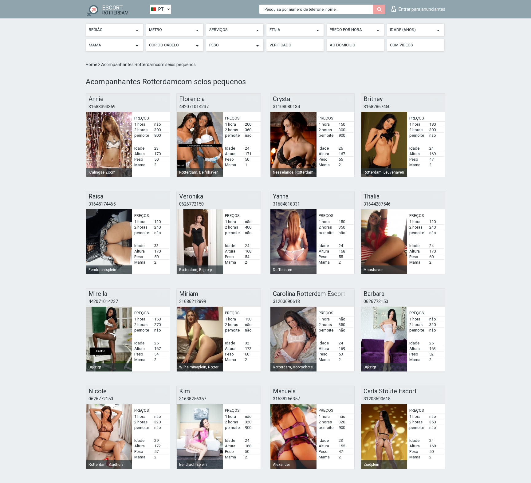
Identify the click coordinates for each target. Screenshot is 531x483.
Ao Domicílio (342, 45)
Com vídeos (401, 45)
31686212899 (192, 301)
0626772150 (191, 204)
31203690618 (286, 301)
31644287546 (377, 204)
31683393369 (102, 106)
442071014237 (194, 106)
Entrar (422, 9)
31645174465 (102, 204)
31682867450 (377, 106)
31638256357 (192, 399)
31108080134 (286, 106)
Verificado (280, 45)
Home (92, 64)
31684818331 (286, 204)
